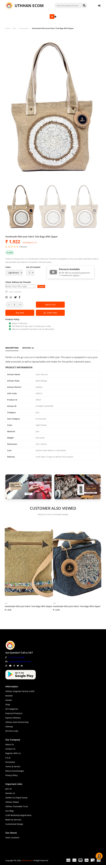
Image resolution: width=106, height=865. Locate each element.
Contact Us (10, 749)
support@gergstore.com (20, 661)
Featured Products (13, 713)
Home (7, 28)
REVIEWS (28, 347)
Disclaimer (10, 762)
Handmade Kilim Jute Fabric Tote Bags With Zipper (53, 28)
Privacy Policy (11, 775)
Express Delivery (13, 717)
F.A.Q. (8, 757)
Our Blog (9, 811)
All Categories (11, 709)
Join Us (8, 788)
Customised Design (14, 824)
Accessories (24, 28)
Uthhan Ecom (27, 860)
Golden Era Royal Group (16, 797)
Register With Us (13, 753)
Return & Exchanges (14, 771)
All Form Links (11, 731)
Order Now (51, 312)
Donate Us (10, 793)
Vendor (8, 700)
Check (41, 286)
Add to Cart (50, 304)
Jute (14, 28)
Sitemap (9, 726)
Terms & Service (12, 766)
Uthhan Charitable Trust (16, 806)
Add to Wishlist (15, 292)
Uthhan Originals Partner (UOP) (19, 691)
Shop (7, 704)
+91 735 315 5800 (16, 657)
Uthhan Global (12, 802)
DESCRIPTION (11, 347)
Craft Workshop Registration (18, 815)
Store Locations (12, 837)
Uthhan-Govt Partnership (17, 722)
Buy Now (20, 312)
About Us (9, 744)
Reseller (9, 695)
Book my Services (13, 819)
